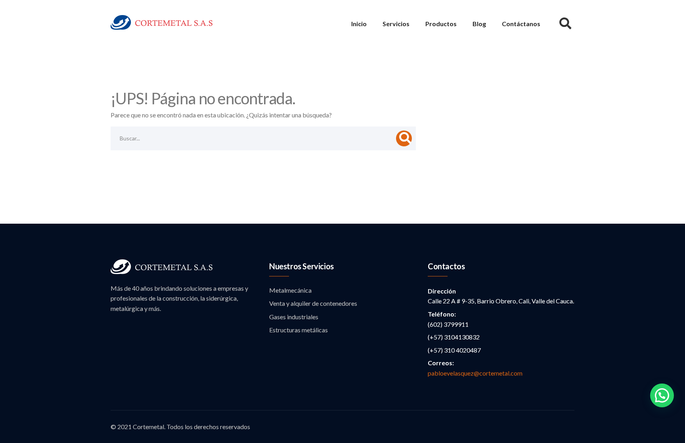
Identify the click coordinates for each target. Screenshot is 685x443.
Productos (441, 23)
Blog (479, 23)
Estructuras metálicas (298, 330)
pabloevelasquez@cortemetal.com (475, 373)
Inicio (359, 23)
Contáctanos (521, 23)
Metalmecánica (290, 290)
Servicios (396, 23)
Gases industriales (293, 316)
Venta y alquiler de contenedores (313, 303)
